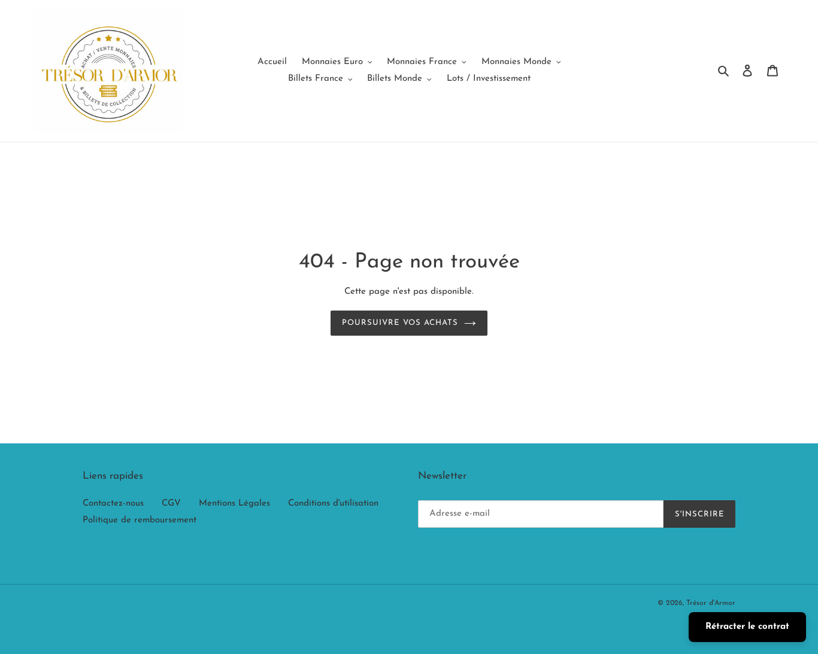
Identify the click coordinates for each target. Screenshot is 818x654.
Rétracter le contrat (747, 626)
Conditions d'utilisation (333, 503)
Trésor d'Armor (710, 603)
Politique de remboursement (139, 520)
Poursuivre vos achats (400, 323)
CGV (171, 503)
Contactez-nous (113, 503)
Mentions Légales (234, 503)
